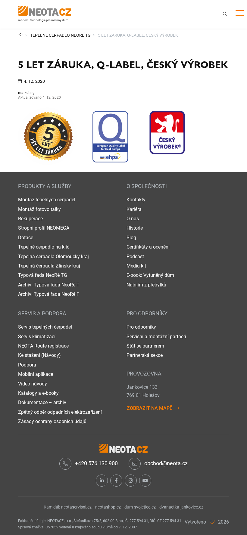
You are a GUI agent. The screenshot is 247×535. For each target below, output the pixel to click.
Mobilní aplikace (35, 374)
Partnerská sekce (145, 355)
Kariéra (134, 209)
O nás (133, 218)
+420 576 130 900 (96, 463)
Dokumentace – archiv (42, 402)
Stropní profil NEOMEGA (43, 228)
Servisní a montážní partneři (156, 336)
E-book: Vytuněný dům (150, 275)
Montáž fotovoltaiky (39, 209)
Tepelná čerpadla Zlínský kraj (49, 266)
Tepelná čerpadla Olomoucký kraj (53, 256)
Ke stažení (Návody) (39, 355)
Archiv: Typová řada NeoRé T (49, 285)
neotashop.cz (108, 507)
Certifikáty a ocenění (148, 247)
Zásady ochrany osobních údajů (52, 421)
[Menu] (240, 14)
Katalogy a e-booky (38, 393)
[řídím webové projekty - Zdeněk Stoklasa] (212, 522)
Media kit (136, 266)
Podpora (27, 365)
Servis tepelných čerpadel (45, 327)
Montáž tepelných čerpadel (46, 200)
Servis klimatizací (36, 336)
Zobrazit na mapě (149, 408)
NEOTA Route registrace (43, 346)
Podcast (135, 256)
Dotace (25, 237)
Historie (135, 228)
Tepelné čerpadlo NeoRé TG (60, 35)
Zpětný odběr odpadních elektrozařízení (60, 412)
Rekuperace (30, 218)
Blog (131, 237)
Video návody (32, 384)
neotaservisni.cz (76, 507)
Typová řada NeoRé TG (42, 275)
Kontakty (136, 200)
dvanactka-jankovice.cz (181, 507)
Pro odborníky (141, 327)
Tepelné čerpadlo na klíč (43, 247)
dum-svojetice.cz (140, 507)
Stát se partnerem (145, 346)
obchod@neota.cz (166, 463)
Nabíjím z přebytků (146, 285)
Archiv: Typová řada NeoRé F (48, 294)
